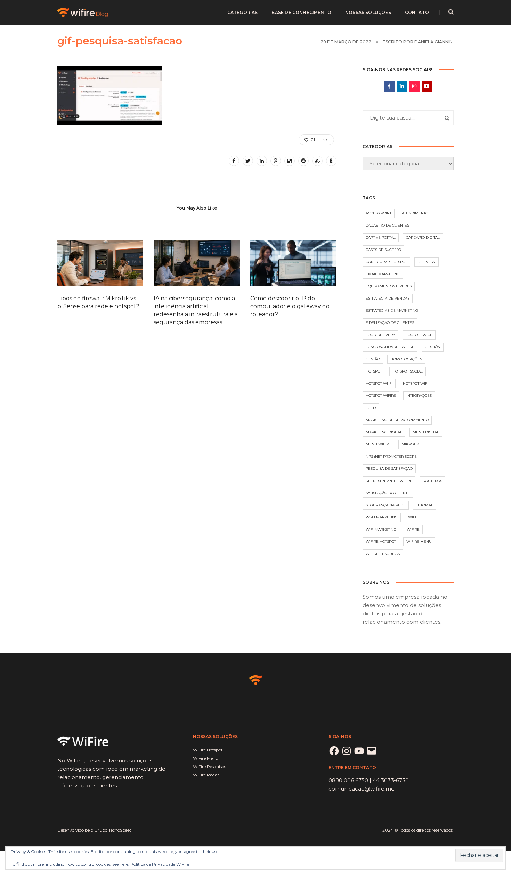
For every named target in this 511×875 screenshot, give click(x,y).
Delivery (426, 262)
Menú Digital (426, 432)
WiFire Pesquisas (383, 553)
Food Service (419, 335)
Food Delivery (380, 335)
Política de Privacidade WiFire (159, 864)
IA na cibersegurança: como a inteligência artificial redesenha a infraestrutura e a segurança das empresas (196, 310)
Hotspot (374, 371)
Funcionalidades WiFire (390, 347)
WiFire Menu (419, 541)
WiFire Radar (206, 774)
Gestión (432, 347)
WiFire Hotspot (381, 541)
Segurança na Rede (386, 505)
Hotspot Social (407, 371)
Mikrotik (410, 444)
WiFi (412, 517)
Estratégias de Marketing (392, 310)
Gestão (373, 359)
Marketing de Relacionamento (397, 420)
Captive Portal (381, 237)
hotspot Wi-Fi (379, 383)
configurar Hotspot (386, 262)
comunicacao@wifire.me (361, 788)
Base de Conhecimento (301, 12)
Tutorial (424, 505)
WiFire (413, 529)
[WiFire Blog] (83, 12)
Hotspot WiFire (381, 395)
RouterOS (432, 481)
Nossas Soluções (368, 12)
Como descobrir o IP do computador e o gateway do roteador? (290, 306)
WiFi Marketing (381, 529)
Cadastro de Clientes (387, 225)
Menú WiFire (378, 444)
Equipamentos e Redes (389, 286)
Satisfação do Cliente (388, 493)
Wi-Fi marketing (382, 517)
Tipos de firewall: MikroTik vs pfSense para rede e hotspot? (98, 302)
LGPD (371, 408)
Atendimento (415, 213)
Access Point (378, 213)
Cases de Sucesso (383, 249)
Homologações (406, 359)
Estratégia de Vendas (387, 298)
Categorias (242, 12)
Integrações (419, 395)
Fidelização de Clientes (390, 322)
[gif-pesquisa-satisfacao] (234, 161)
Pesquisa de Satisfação (389, 468)
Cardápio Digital (423, 237)
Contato (417, 12)
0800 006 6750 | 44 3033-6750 (368, 780)
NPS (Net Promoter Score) (392, 456)
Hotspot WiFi (415, 383)
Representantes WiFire (389, 481)
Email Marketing (383, 274)
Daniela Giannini (434, 41)
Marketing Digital (384, 432)
